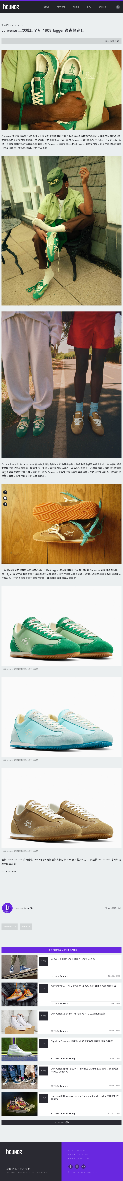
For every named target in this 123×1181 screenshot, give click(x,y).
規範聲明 (78, 1158)
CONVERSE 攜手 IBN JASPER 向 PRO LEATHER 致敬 (78, 1014)
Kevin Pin (28, 908)
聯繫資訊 (78, 1154)
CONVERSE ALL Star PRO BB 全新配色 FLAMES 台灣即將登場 (83, 986)
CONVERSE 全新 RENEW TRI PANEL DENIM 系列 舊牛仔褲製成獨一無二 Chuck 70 (85, 1070)
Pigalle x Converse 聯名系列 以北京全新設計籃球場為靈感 (82, 1041)
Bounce (64, 976)
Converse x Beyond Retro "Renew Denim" (73, 959)
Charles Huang (68, 1058)
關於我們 (76, 1150)
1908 (24, 926)
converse (8, 926)
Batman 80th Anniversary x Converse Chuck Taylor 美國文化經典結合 (85, 1097)
